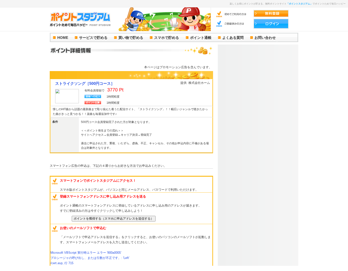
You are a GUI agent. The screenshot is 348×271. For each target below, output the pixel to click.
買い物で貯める (130, 38)
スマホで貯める (166, 38)
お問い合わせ (265, 38)
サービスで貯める (93, 38)
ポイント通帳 (200, 38)
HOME (62, 38)
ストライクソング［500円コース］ (85, 83)
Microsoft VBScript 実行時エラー (85, 252)
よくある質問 (233, 38)
